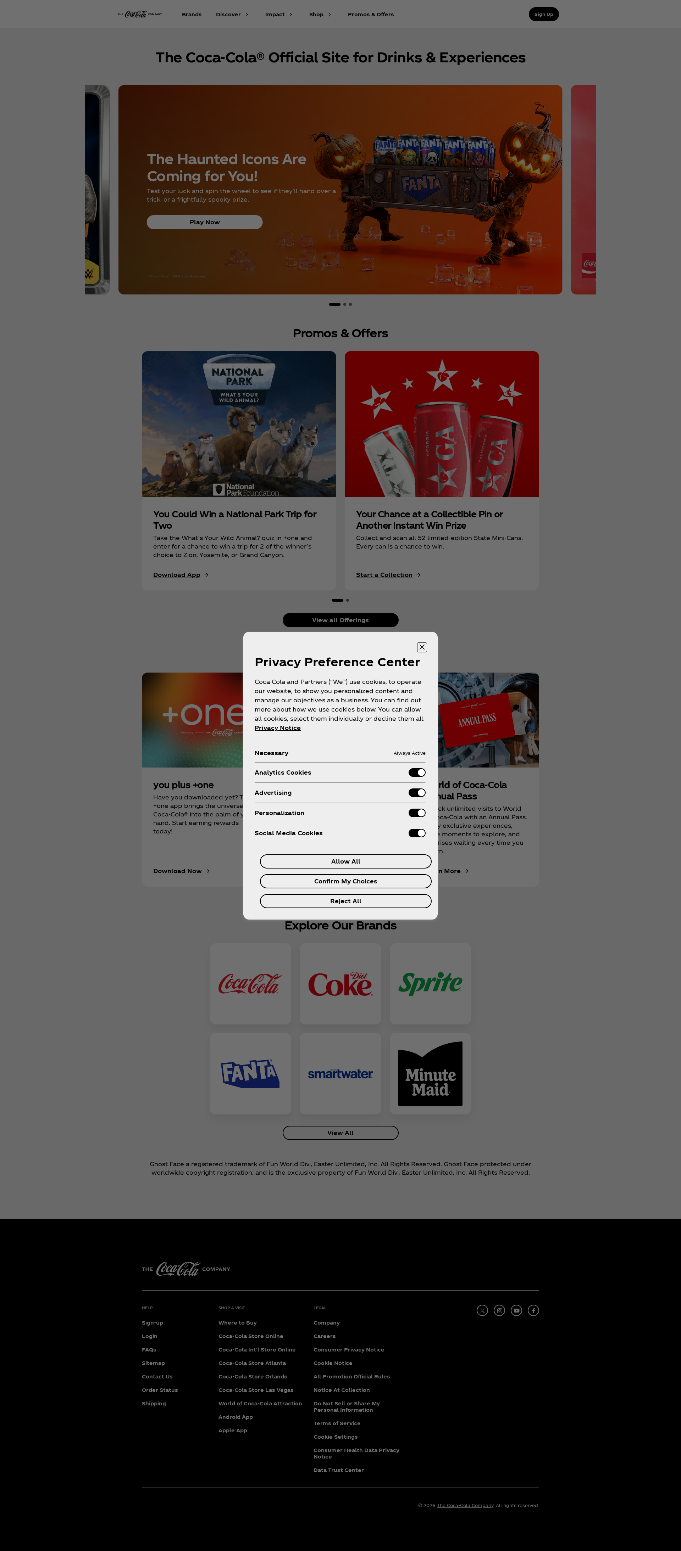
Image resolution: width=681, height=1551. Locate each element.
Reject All (345, 901)
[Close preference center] (422, 647)
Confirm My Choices (345, 881)
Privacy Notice (278, 727)
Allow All (345, 861)
